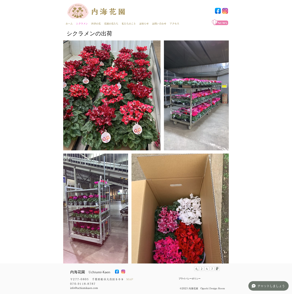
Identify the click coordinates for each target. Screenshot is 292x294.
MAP (129, 279)
